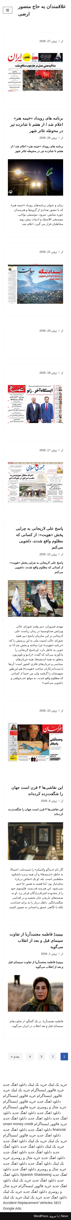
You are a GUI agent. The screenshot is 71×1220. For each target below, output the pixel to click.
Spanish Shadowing (35, 1175)
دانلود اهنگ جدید (15, 1085)
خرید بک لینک (57, 1085)
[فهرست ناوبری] (7, 10)
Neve (64, 1216)
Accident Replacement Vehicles (28, 1203)
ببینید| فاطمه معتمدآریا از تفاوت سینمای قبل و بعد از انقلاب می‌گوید (36, 940)
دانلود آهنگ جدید (40, 1163)
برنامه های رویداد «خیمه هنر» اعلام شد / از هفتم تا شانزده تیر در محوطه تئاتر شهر (36, 124)
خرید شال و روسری (51, 1107)
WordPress (41, 1216)
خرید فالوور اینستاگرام (47, 1090)
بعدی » (15, 1056)
